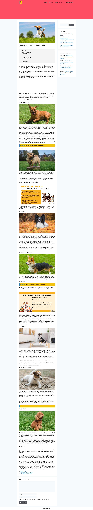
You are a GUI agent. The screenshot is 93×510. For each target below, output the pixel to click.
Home (45, 2)
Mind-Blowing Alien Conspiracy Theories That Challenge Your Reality (66, 57)
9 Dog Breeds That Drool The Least (25, 473)
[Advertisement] (46, 12)
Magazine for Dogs (23, 471)
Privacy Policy (59, 2)
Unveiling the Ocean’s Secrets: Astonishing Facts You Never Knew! (66, 67)
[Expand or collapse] (54, 50)
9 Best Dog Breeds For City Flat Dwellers (26, 472)
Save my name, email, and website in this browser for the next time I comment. (34, 499)
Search (71, 24)
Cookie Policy (69, 2)
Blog (50, 2)
